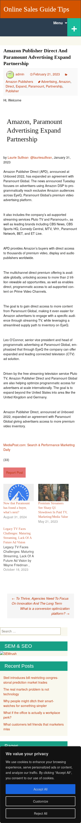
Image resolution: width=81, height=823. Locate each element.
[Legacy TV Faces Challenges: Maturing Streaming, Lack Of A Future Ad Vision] (20, 549)
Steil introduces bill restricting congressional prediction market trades (30, 680)
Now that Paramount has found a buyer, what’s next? (16, 508)
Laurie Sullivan (18, 157)
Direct (10, 86)
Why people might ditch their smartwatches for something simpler (28, 703)
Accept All (40, 789)
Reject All (40, 813)
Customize (40, 801)
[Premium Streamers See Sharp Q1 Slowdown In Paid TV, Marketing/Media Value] (53, 492)
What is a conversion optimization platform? (45, 611)
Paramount (36, 86)
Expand (21, 86)
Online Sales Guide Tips (36, 9)
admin (20, 74)
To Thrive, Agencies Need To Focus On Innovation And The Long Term (40, 601)
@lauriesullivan (41, 157)
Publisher (12, 91)
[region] (40, 784)
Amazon (64, 81)
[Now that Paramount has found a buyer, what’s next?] (18, 492)
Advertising (49, 81)
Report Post (14, 472)
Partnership (54, 86)
